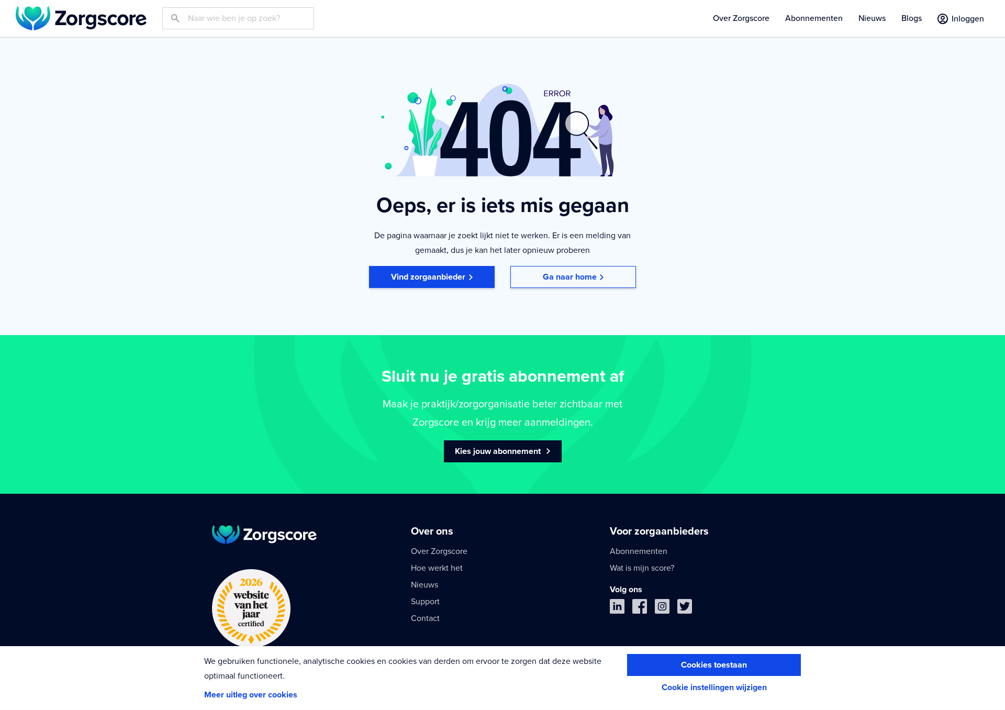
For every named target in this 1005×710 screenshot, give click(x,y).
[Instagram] (662, 608)
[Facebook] (639, 608)
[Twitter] (684, 608)
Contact (425, 618)
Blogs (911, 18)
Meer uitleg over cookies (250, 695)
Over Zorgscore (741, 18)
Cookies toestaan (714, 665)
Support (425, 601)
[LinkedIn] (617, 608)
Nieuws (872, 18)
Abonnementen (814, 18)
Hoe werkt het (437, 568)
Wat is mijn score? (642, 568)
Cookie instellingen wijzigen (714, 687)
